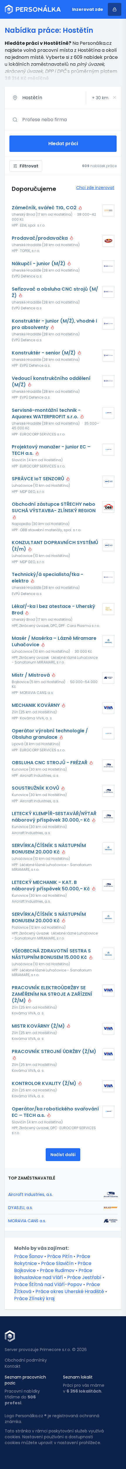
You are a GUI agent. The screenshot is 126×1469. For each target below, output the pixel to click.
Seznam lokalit (78, 1377)
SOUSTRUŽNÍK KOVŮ (36, 788)
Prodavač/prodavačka (40, 238)
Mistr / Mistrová (31, 675)
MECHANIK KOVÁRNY (36, 705)
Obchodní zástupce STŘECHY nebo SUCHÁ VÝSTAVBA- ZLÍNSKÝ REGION (54, 507)
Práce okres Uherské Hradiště (69, 1291)
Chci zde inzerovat (95, 188)
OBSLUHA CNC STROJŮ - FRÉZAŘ (50, 763)
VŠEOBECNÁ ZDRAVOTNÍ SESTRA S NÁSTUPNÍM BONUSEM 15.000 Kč (51, 954)
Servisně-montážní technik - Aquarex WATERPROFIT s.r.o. (46, 413)
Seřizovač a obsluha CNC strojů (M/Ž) (55, 292)
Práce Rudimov (57, 1270)
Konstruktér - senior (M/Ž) (44, 353)
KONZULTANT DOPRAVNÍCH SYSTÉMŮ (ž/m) (55, 545)
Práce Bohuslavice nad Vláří (53, 1274)
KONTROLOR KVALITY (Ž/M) (44, 1083)
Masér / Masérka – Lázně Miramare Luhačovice (54, 641)
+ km (100, 98)
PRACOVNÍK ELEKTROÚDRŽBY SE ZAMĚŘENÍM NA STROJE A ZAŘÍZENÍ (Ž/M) (52, 994)
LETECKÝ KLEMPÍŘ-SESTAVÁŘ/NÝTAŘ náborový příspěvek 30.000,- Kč (54, 816)
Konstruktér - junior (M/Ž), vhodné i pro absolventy (54, 324)
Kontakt (13, 1366)
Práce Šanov (28, 1256)
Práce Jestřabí (84, 1277)
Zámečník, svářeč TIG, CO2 (45, 208)
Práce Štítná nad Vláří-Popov (48, 1284)
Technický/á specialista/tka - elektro (47, 577)
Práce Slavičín (57, 1263)
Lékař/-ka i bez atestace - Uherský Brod (53, 609)
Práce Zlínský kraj (34, 1298)
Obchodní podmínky (26, 1360)
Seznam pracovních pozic (25, 1380)
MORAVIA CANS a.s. (27, 1221)
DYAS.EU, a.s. (20, 1208)
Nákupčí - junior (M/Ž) (39, 263)
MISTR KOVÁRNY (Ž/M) (39, 1026)
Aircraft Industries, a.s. (30, 1194)
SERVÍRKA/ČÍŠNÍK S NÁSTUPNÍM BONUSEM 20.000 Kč (49, 848)
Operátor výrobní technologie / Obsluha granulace (50, 734)
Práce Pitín (59, 1256)
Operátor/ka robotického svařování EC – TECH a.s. (55, 1112)
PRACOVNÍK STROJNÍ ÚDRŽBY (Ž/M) (54, 1051)
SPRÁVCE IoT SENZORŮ (38, 479)
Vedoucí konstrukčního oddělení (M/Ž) (51, 381)
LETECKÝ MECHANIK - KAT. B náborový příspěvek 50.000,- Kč (51, 885)
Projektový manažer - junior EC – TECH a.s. (51, 450)
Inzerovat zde (87, 9)
